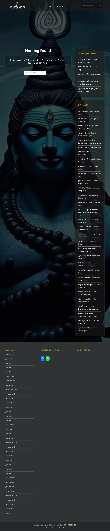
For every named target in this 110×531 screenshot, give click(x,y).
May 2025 (8, 416)
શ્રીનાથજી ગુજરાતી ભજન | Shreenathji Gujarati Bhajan (87, 315)
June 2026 (8, 363)
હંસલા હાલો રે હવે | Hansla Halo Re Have (89, 75)
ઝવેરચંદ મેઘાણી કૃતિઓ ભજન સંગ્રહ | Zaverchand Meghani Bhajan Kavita (88, 212)
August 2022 (9, 509)
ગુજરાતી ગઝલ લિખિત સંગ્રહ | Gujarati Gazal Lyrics (89, 160)
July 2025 (8, 407)
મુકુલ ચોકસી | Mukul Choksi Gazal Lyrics (89, 257)
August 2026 (9, 354)
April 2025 (8, 421)
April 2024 (8, 434)
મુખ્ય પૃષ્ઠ (48, 6)
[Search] (100, 5)
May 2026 (8, 368)
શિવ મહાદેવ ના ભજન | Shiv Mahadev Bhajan (89, 271)
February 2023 (10, 482)
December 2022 (11, 491)
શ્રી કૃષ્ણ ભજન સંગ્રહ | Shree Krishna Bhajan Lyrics (89, 286)
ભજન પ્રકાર (59, 6)
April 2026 (8, 372)
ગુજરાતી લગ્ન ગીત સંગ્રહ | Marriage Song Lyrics (88, 189)
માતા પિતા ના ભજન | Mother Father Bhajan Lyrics (89, 235)
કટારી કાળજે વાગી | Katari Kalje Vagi (88, 68)
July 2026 (8, 359)
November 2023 (11, 443)
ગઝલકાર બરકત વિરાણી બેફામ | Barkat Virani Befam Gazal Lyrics (89, 141)
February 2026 (10, 381)
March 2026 (9, 376)
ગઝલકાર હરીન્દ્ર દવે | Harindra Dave (89, 148)
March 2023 (9, 478)
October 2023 (10, 447)
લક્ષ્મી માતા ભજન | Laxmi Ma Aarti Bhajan (89, 264)
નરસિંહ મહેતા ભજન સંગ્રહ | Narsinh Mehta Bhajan (88, 228)
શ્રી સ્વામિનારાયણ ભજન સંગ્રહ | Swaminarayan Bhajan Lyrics (88, 307)
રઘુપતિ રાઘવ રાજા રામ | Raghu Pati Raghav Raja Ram (89, 90)
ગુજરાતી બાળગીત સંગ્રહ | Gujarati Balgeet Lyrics (88, 182)
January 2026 (10, 385)
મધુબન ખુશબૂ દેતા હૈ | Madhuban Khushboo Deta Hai (88, 82)
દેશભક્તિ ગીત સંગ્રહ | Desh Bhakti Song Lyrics (88, 221)
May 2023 (8, 469)
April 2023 (8, 474)
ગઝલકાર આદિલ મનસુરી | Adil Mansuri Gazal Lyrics (87, 134)
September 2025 (11, 399)
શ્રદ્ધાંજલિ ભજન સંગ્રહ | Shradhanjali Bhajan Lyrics (89, 278)
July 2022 (8, 513)
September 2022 (11, 505)
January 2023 (10, 487)
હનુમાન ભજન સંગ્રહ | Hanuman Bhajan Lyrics (87, 329)
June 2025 (8, 412)
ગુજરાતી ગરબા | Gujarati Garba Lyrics (88, 167)
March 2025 (9, 425)
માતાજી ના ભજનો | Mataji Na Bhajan (87, 242)
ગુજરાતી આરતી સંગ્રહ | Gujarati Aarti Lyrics (87, 153)
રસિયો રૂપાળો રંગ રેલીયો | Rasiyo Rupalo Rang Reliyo (87, 61)
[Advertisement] (55, 27)
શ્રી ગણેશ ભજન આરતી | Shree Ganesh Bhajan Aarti (87, 293)
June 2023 (8, 465)
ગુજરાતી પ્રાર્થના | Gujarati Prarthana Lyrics (89, 175)
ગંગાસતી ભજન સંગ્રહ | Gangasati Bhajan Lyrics (88, 120)
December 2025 (11, 390)
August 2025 (9, 403)
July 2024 (8, 429)
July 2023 (8, 460)
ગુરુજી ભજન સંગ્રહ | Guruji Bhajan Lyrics (89, 204)
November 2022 (11, 496)
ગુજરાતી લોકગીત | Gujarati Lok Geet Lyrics (88, 196)
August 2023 (9, 456)
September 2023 (11, 452)
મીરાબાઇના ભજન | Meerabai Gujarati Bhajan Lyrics (87, 250)
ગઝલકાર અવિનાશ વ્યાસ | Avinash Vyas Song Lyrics (88, 127)
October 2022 (10, 500)
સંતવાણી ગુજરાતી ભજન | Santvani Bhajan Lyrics (88, 322)
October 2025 (10, 394)
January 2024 (10, 438)
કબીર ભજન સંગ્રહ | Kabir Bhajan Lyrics (88, 113)
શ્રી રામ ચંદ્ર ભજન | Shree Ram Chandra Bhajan (87, 300)
